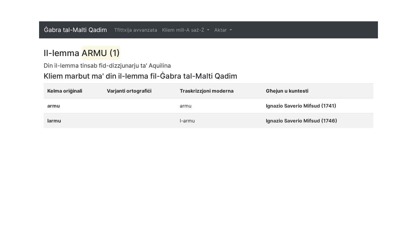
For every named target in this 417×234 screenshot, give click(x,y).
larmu (54, 121)
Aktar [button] (221, 30)
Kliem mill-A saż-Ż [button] (184, 30)
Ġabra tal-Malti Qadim (75, 30)
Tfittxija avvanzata (135, 30)
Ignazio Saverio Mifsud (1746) (301, 121)
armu (53, 106)
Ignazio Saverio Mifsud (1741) (301, 106)
